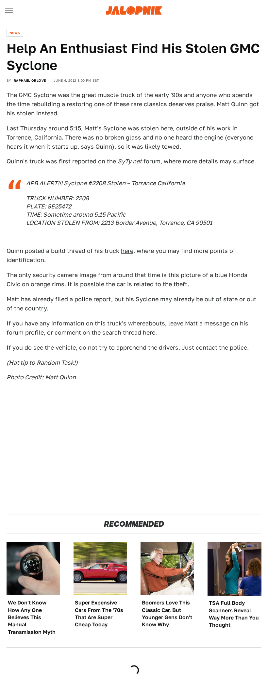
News (14, 33)
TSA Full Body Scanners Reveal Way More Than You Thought (234, 614)
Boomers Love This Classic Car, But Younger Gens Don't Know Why (167, 614)
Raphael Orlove (30, 80)
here (166, 128)
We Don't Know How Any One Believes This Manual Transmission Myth (32, 617)
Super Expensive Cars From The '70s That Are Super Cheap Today (99, 614)
